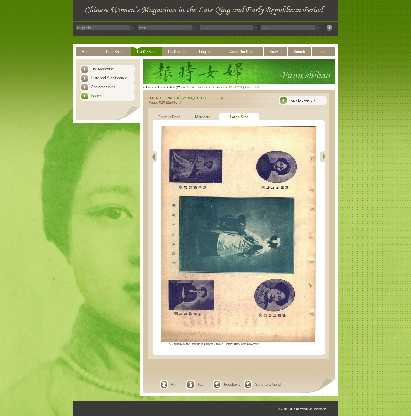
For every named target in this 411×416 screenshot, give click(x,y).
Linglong (205, 52)
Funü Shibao (147, 52)
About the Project (243, 52)
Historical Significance (109, 78)
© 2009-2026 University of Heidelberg (302, 408)
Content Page (169, 117)
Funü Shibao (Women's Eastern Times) (184, 87)
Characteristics (103, 87)
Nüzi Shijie (114, 52)
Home (86, 52)
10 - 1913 (235, 87)
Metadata (202, 117)
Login (322, 52)
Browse (276, 52)
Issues (96, 96)
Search (299, 52)
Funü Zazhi (177, 52)
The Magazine (102, 69)
